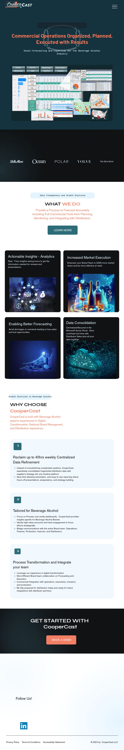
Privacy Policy (12, 742)
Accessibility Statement (54, 742)
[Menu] (114, 6)
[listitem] (62, 463)
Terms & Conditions (31, 742)
